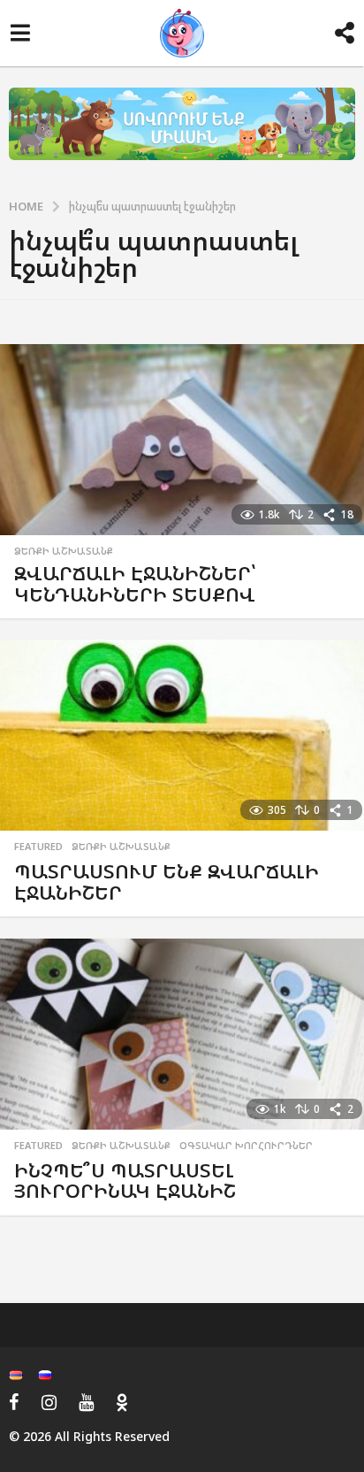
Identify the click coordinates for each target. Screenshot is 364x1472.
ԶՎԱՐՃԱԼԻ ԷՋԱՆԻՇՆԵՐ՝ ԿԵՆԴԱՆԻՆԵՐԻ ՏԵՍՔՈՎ (135, 583)
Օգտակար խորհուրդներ (246, 1145)
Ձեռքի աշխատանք (63, 551)
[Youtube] (86, 1402)
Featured (38, 846)
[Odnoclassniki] (122, 1402)
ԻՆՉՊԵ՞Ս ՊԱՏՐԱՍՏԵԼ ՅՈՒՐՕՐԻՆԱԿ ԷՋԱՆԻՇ (125, 1180)
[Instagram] (49, 1402)
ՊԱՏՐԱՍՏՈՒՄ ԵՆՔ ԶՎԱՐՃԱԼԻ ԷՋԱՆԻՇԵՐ (166, 881)
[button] (20, 33)
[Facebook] (14, 1402)
